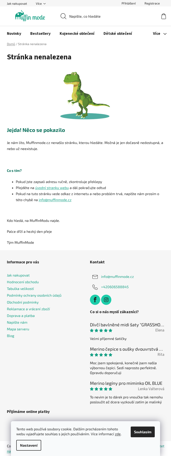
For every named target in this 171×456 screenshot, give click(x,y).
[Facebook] (95, 300)
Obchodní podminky (23, 302)
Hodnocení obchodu (23, 282)
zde (118, 434)
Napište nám (17, 322)
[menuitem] (14, 33)
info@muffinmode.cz (55, 200)
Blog (10, 335)
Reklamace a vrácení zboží (28, 309)
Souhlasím (142, 432)
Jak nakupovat (17, 3)
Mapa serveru (18, 329)
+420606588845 (115, 287)
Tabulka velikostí (20, 288)
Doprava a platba (21, 315)
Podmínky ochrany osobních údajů (34, 295)
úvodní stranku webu (52, 187)
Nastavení (28, 445)
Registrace (152, 3)
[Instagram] (106, 300)
